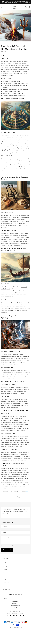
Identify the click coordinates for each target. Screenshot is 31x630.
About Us (5, 579)
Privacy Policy (6, 582)
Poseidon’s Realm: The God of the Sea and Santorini (15, 83)
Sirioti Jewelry (13, 627)
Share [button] (4, 55)
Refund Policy (6, 576)
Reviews (5, 566)
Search (4, 563)
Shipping (5, 572)
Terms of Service (7, 586)
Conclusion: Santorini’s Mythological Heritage (14, 95)
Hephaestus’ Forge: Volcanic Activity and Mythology (15, 89)
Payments (5, 569)
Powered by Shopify (19, 627)
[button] (1, 6)
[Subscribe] (26, 598)
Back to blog (16, 497)
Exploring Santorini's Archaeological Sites (13, 93)
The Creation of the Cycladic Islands (11, 91)
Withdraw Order (6, 589)
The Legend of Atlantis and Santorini (11, 81)
